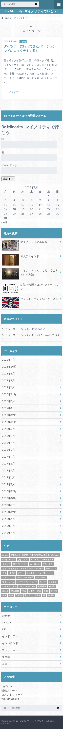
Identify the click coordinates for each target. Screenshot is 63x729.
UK (4, 629)
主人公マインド (29, 256)
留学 (4, 595)
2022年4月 (8, 359)
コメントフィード (12, 694)
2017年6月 (8, 463)
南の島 (52, 586)
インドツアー (10, 636)
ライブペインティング (27, 582)
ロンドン (53, 582)
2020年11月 (9, 394)
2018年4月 (8, 442)
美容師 (19, 595)
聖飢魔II (28, 595)
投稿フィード (9, 690)
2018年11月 (9, 421)
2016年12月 (9, 491)
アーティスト (47, 559)
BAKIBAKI (15, 555)
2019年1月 (8, 408)
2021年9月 (8, 373)
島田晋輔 (15, 591)
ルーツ (43, 582)
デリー (21, 573)
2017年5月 (8, 470)
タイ (4, 573)
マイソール (41, 577)
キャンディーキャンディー (14, 568)
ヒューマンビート (45, 573)
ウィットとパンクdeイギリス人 (39, 298)
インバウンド (10, 643)
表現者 (37, 595)
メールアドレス (10, 165)
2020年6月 (8, 401)
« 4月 (4, 222)
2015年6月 (8, 518)
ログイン (6, 686)
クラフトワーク (36, 568)
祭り (11, 595)
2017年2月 (8, 484)
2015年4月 (8, 532)
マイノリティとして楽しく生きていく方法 (39, 272)
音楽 (4, 663)
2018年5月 (8, 435)
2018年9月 (8, 428)
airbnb (5, 555)
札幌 (46, 591)
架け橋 (54, 591)
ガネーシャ (48, 564)
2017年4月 (8, 477)
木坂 (39, 591)
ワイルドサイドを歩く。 (17, 328)
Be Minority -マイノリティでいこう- (31, 11)
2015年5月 (8, 525)
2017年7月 (8, 456)
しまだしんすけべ (46, 334)
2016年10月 (9, 498)
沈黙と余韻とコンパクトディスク (39, 286)
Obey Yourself (8, 559)
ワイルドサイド (9, 586)
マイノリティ (8, 582)
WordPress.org (10, 698)
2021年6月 (8, 387)
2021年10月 (9, 366)
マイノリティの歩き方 (33, 241)
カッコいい (35, 564)
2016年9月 (8, 505)
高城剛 (51, 595)
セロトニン (51, 568)
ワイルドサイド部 (27, 586)
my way (6, 622)
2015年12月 (9, 511)
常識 (24, 591)
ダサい (12, 573)
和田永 (5, 591)
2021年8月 (8, 380)
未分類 (6, 657)
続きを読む (14, 92)
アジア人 (35, 559)
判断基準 (42, 586)
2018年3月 (8, 449)
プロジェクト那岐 (25, 577)
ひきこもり (23, 559)
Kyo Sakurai (53, 555)
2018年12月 (9, 415)
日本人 (32, 591)
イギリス (6, 564)
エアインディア (20, 564)
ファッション (8, 577)
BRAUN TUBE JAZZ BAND (34, 555)
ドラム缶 (31, 573)
